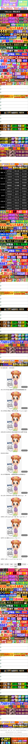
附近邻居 (9, 182)
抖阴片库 (3, 201)
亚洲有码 (9, 174)
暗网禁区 (9, 202)
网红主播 (17, 171)
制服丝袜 (17, 179)
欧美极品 (17, 174)
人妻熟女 (9, 179)
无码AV (3, 195)
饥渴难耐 (17, 182)
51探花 (24, 194)
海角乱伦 (17, 202)
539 (15, 564)
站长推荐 (3, 184)
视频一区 (3, 172)
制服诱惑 (24, 202)
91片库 (9, 197)
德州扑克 (24, 188)
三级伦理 (9, 176)
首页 (2, 564)
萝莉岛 (24, 197)
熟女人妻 (17, 200)
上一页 (6, 564)
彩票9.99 (9, 191)
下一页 (23, 564)
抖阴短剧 (17, 208)
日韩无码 (24, 208)
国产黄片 (9, 200)
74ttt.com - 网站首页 (12, 12)
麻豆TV (17, 194)
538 (11, 564)
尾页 (16, 566)
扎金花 (17, 191)
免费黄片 (24, 200)
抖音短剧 (9, 194)
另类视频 (24, 179)
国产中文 (9, 205)
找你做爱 (24, 182)
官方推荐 (3, 189)
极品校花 (9, 208)
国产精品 (9, 171)
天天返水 (24, 191)
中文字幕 (17, 176)
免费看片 (3, 207)
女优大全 (17, 197)
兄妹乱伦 (17, 205)
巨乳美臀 (24, 176)
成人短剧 (24, 205)
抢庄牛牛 (17, 188)
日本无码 (24, 171)
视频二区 (3, 178)
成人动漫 (24, 174)
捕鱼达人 (9, 188)
